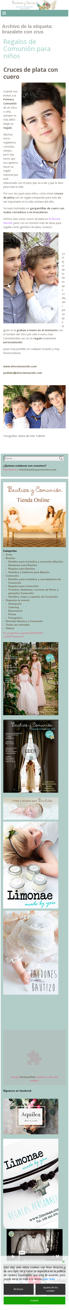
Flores (12, 614)
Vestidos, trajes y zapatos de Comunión (33, 596)
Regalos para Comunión (23, 586)
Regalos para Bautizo (21, 568)
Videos (10, 628)
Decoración (15, 610)
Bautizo (10, 558)
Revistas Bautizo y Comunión (24, 621)
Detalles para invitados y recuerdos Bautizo (35, 561)
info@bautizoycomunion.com (37, 469)
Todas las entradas (18, 624)
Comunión (12, 575)
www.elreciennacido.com (20, 366)
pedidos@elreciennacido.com (22, 373)
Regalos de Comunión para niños (27, 48)
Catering (13, 607)
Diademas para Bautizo (22, 565)
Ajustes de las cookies (50, 1289)
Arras (9, 554)
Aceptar (34, 1300)
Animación (15, 603)
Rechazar (18, 1289)
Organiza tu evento (18, 600)
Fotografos (15, 617)
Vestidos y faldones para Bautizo (29, 572)
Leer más (49, 1279)
